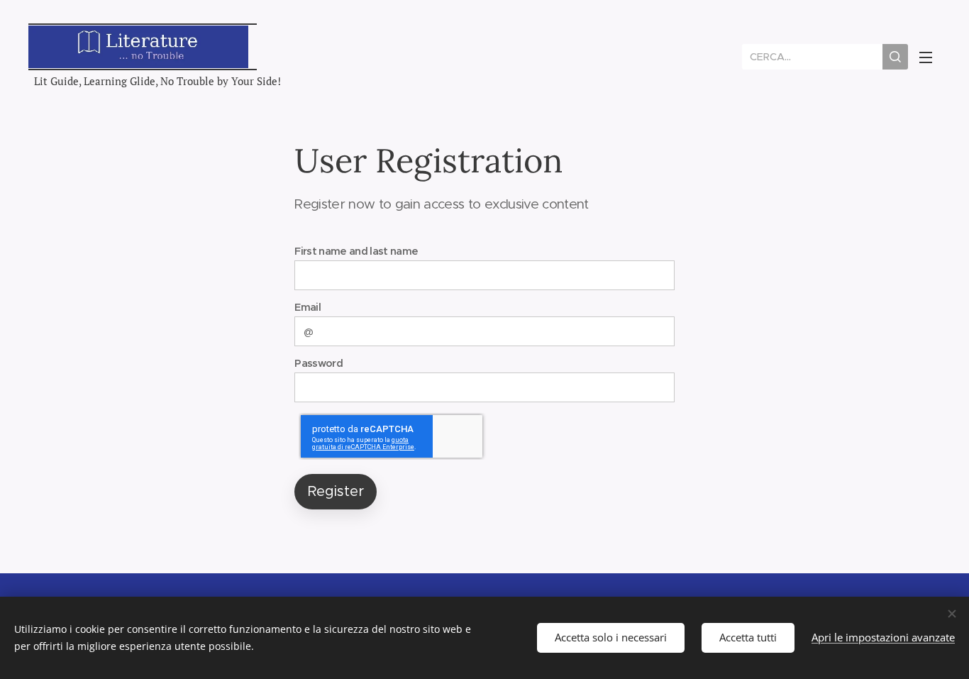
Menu (930, 57)
